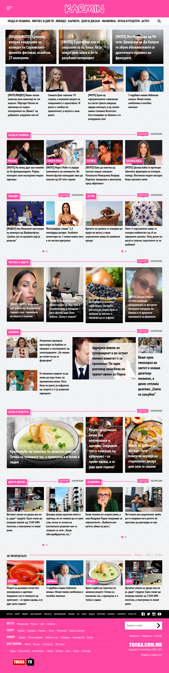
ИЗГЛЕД (91, 161)
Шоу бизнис (36, 614)
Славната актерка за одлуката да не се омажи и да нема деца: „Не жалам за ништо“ (122, 518)
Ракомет (42, 630)
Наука (13, 651)
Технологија (24, 651)
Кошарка (31, 630)
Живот (25, 614)
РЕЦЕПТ (12, 581)
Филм (27, 644)
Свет (42, 623)
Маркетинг (147, 636)
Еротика (59, 651)
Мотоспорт (62, 630)
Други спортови (77, 630)
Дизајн (90, 637)
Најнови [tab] (142, 133)
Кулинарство (78, 637)
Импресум (134, 636)
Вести (9, 614)
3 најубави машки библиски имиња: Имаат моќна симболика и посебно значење (64, 592)
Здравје (21, 637)
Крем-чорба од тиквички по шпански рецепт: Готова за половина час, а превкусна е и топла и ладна (45, 457)
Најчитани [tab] (156, 133)
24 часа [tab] (138, 554)
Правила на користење (151, 654)
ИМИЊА (52, 581)
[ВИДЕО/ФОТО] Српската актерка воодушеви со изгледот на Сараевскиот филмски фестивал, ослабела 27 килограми (29, 47)
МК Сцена (60, 644)
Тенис (51, 630)
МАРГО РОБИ (55, 161)
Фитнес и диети (43, 21)
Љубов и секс (52, 637)
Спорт (17, 614)
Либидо (61, 21)
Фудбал (21, 630)
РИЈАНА (12, 161)
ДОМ (129, 581)
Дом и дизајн (90, 21)
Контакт (158, 636)
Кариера (74, 21)
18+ (78, 614)
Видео (92, 614)
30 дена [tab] (158, 554)
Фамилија (109, 21)
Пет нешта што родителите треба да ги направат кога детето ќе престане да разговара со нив (85, 518)
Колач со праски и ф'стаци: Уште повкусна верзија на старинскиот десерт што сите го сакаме (143, 456)
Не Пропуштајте (17, 556)
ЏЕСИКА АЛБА (133, 161)
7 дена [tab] (148, 554)
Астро (145, 21)
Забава (71, 614)
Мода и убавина (19, 21)
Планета (48, 614)
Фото (84, 614)
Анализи (51, 623)
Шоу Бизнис (14, 644)
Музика (36, 644)
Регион (34, 623)
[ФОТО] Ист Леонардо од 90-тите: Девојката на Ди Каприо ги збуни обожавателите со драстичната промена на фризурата (137, 47)
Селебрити (48, 644)
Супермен (121, 614)
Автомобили (60, 614)
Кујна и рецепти (129, 21)
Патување (65, 637)
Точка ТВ (132, 614)
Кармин (111, 614)
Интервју (101, 614)
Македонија (22, 623)
